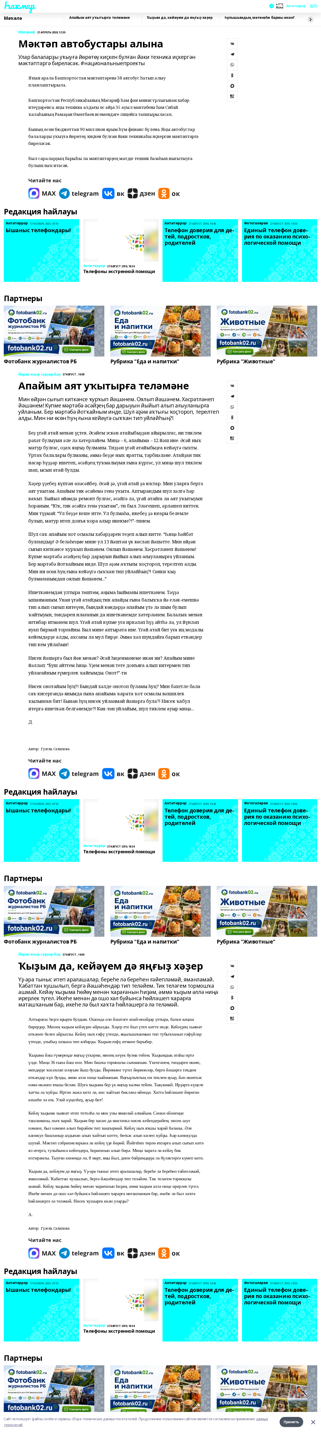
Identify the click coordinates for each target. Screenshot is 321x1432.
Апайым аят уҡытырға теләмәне (99, 18)
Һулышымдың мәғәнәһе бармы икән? (260, 18)
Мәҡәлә (13, 18)
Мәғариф (26, 32)
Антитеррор (296, 6)
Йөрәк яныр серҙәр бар (39, 374)
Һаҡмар (19, 5)
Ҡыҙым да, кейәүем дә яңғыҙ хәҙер (180, 18)
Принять (291, 1421)
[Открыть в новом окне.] (42, 193)
